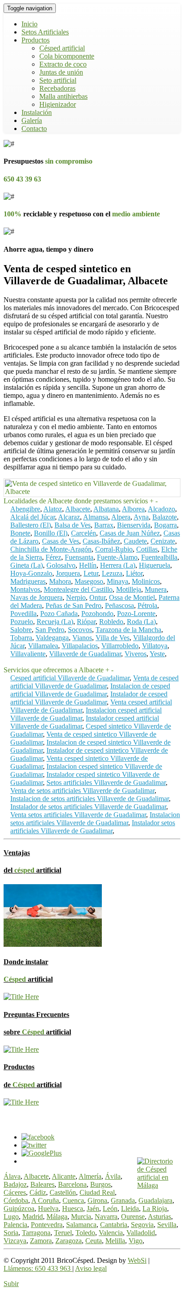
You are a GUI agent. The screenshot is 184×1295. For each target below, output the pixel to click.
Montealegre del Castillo (78, 589)
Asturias (159, 1216)
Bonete (20, 533)
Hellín (87, 565)
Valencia (111, 1232)
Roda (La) (141, 621)
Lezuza (112, 573)
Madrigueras (28, 581)
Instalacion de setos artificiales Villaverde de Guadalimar (89, 798)
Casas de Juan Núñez (130, 533)
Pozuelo (21, 621)
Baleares (42, 1184)
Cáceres (15, 1192)
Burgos (100, 1184)
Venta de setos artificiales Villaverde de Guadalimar (82, 790)
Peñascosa (119, 605)
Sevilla (166, 1224)
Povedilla (23, 613)
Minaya (117, 581)
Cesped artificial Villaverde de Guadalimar (70, 678)
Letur (91, 573)
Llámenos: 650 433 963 (38, 1268)
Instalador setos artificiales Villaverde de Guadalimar (92, 827)
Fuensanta (79, 557)
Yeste (157, 654)
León (110, 1208)
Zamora (41, 1240)
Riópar (86, 621)
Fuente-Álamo (117, 557)
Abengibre (25, 509)
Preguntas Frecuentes (36, 1014)
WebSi (137, 1260)
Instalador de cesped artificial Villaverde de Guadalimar (88, 698)
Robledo (111, 621)
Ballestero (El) (30, 525)
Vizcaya (15, 1240)
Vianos (82, 637)
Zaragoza (68, 1240)
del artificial (32, 870)
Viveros (135, 654)
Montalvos (25, 589)
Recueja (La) (55, 621)
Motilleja (128, 589)
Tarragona (36, 1232)
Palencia (15, 1224)
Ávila (113, 1176)
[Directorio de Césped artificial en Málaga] (158, 1185)
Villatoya (154, 646)
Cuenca (73, 1200)
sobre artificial (37, 1032)
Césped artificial (62, 48)
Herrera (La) (117, 565)
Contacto (34, 128)
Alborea (133, 509)
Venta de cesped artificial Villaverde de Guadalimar (94, 682)
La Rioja (154, 1208)
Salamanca (81, 1224)
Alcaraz (69, 517)
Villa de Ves (113, 637)
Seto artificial (57, 80)
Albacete (77, 509)
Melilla (115, 1240)
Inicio (29, 24)
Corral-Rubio (114, 549)
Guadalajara (155, 1200)
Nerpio (76, 597)
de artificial (33, 1084)
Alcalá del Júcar (32, 517)
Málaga (56, 1216)
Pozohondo (97, 613)
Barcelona (72, 1184)
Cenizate (163, 541)
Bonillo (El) (50, 533)
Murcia (81, 1216)
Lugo (11, 1216)
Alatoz (52, 509)
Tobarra (21, 637)
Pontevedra (47, 1224)
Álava (12, 1176)
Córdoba (16, 1200)
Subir (11, 1283)
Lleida (130, 1208)
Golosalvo (60, 565)
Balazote (164, 517)
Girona (97, 1200)
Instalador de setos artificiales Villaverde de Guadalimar (88, 806)
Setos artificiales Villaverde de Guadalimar (106, 782)
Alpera (120, 517)
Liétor (134, 573)
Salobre (21, 629)
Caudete (135, 541)
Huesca (72, 1208)
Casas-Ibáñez (101, 541)
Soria (11, 1232)
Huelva (48, 1208)
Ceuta (93, 1240)
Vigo (135, 1240)
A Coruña (45, 1200)
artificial (28, 979)
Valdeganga (52, 637)
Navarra (106, 1216)
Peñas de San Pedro (73, 605)
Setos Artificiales (45, 32)
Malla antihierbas (63, 96)
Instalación (36, 112)
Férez (53, 557)
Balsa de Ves (72, 525)
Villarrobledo (119, 646)
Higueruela (154, 565)
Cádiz (37, 1192)
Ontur (97, 597)
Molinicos (146, 581)
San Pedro (49, 629)
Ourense (133, 1216)
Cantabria (113, 1224)
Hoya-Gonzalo (31, 573)
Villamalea (43, 646)
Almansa (95, 517)
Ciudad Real (97, 1192)
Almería (90, 1176)
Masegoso (89, 581)
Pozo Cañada (59, 613)
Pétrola (147, 605)
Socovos (80, 629)
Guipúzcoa (19, 1208)
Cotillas (147, 549)
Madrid (32, 1216)
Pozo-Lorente (136, 613)
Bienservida (134, 525)
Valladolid (140, 1232)
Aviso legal (91, 1268)
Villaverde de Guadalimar (85, 654)
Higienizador (57, 104)
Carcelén (83, 533)
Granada (123, 1200)
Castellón (63, 1192)
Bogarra (165, 525)
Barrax (103, 525)
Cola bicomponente (66, 56)
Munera (156, 589)
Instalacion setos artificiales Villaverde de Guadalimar (95, 819)
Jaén (93, 1208)
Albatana (106, 509)
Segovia (142, 1224)
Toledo (85, 1232)
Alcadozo (161, 509)
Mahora (60, 581)
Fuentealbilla (159, 557)
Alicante (63, 1176)
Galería (31, 120)
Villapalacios (80, 646)
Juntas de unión (61, 72)
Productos (35, 40)
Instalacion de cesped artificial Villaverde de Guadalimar (90, 690)
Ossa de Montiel (132, 597)
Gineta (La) (26, 565)
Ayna (141, 517)
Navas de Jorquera (36, 597)
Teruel (63, 1232)
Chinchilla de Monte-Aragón (51, 549)
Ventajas (17, 852)
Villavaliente (28, 654)
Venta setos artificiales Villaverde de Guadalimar (78, 814)
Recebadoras (57, 88)
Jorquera (68, 573)
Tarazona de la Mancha (128, 629)
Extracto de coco (63, 64)
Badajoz (15, 1184)
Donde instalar (26, 962)
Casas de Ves (60, 541)
